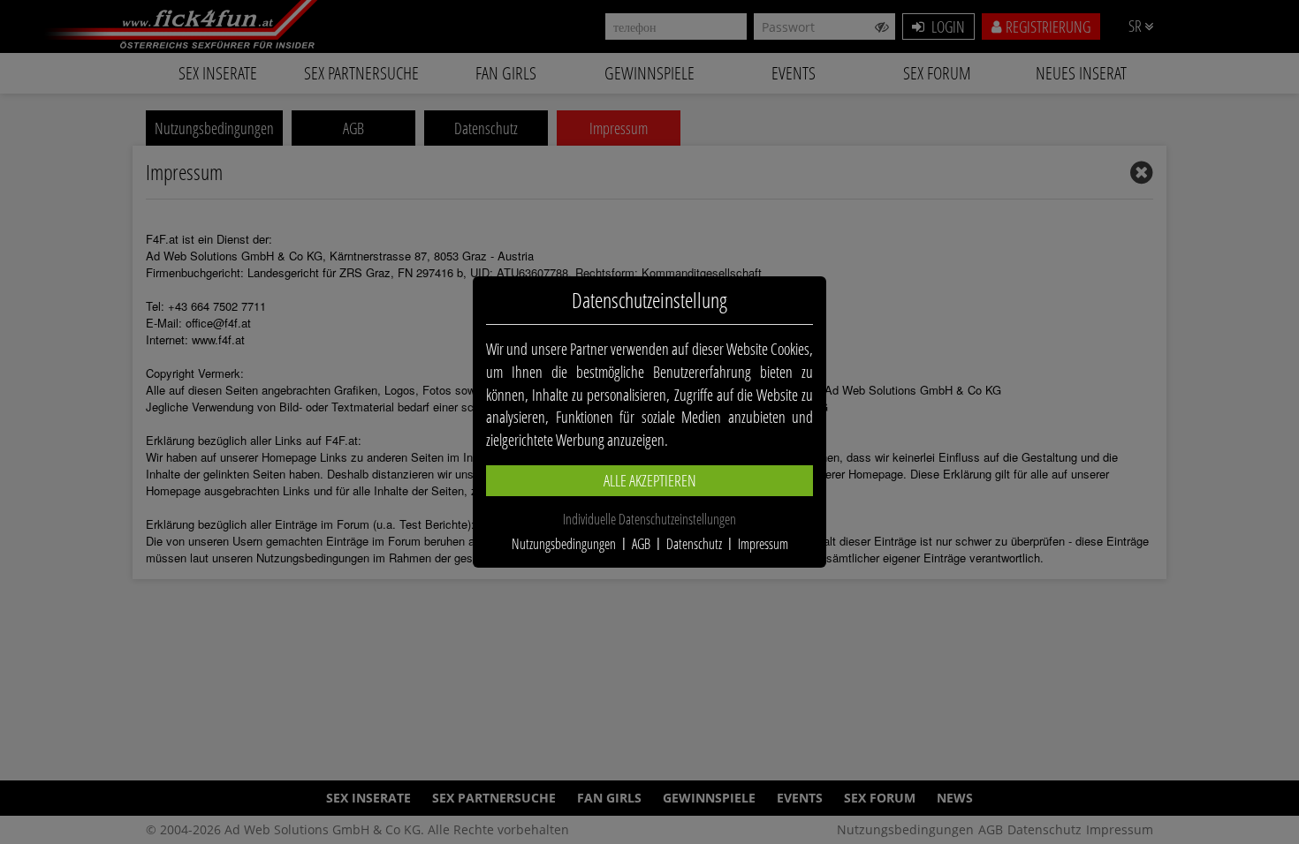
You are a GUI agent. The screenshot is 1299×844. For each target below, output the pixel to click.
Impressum (763, 544)
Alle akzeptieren (650, 480)
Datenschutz (694, 544)
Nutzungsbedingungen (564, 544)
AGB (641, 544)
